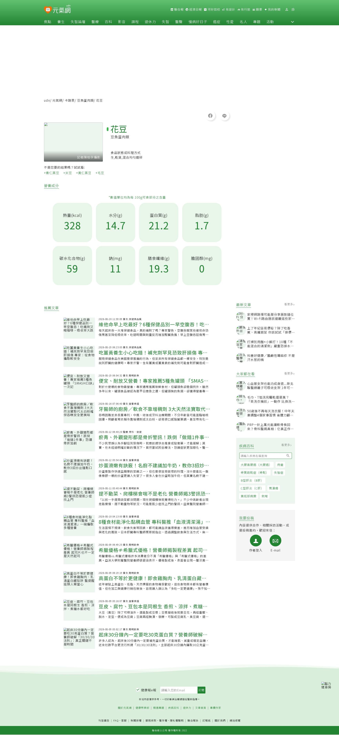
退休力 (150, 21)
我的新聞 (274, 9)
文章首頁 (200, 707)
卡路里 (70, 100)
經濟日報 (195, 9)
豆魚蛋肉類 (85, 100)
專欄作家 (215, 707)
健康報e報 (148, 690)
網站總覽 (235, 720)
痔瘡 (280, 465)
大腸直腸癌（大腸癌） (256, 465)
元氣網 (57, 100)
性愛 (230, 21)
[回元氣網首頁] (61, 9)
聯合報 (178, 9)
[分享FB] (210, 115)
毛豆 (101, 172)
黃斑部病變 (248, 496)
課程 (135, 21)
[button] (292, 21)
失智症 (278, 472)
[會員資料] (286, 9)
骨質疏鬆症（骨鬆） (255, 472)
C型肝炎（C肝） (252, 488)
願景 (258, 9)
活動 (270, 21)
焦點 (47, 21)
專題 (257, 21)
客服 (124, 720)
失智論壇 (78, 21)
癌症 (217, 21)
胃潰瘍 (273, 488)
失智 (165, 21)
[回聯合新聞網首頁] (48, 10)
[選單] (293, 9)
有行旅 (245, 9)
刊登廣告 (103, 720)
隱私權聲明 (177, 720)
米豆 (68, 172)
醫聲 (179, 21)
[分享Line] (224, 115)
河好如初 (213, 9)
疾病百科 (173, 707)
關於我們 (220, 720)
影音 (122, 21)
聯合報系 (193, 720)
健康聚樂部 (142, 707)
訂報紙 (206, 720)
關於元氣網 (125, 707)
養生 (61, 21)
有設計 (230, 9)
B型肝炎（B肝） (252, 480)
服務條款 (151, 720)
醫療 (95, 21)
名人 (243, 21)
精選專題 (158, 707)
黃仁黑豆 (84, 172)
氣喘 (265, 496)
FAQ (116, 720)
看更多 (289, 304)
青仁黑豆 (52, 172)
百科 (108, 21)
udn (47, 100)
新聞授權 (136, 720)
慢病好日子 (198, 21)
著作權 (163, 720)
